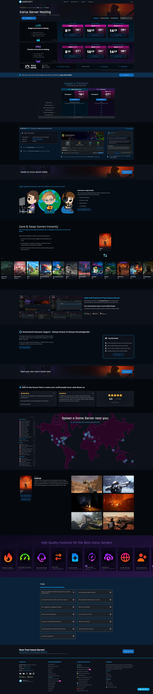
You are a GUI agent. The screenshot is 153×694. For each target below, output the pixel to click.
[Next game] (150, 258)
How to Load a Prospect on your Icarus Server (118, 348)
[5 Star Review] (25, 393)
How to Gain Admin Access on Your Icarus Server (119, 343)
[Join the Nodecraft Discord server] (20, 673)
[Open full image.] (34, 303)
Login (131, 1)
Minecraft (66, 1)
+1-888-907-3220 (26, 666)
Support (83, 1)
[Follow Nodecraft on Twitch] (34, 673)
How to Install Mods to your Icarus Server (117, 345)
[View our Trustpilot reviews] (23, 7)
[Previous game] (2, 258)
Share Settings (31, 147)
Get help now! (27, 668)
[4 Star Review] (63, 393)
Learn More (130, 128)
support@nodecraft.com (27, 670)
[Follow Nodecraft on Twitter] (27, 673)
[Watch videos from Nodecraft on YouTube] (23, 673)
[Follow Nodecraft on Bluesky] (30, 673)
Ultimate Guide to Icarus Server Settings (117, 351)
